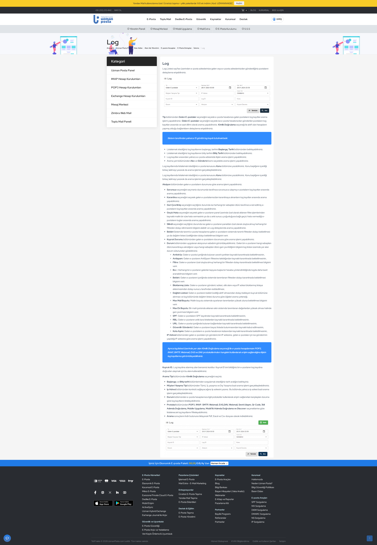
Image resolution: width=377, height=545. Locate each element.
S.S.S (247, 28)
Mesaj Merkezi (160, 28)
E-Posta (151, 19)
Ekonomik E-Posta (151, 483)
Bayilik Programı (223, 513)
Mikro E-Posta (149, 491)
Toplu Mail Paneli (121, 121)
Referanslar (220, 517)
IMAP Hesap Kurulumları (125, 79)
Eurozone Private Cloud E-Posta (157, 495)
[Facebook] (96, 492)
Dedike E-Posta (183, 19)
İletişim (282, 541)
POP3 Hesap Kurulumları (126, 87)
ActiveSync (147, 507)
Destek (244, 19)
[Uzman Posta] (103, 19)
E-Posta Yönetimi (187, 516)
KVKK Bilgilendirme (240, 541)
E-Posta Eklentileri (187, 502)
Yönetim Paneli (137, 28)
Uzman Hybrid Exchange (154, 511)
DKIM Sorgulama (260, 510)
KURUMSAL (264, 10)
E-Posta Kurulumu (227, 28)
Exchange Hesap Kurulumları (128, 96)
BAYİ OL (118, 10)
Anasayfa (110, 48)
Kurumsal (230, 19)
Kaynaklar (215, 19)
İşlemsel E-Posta (187, 479)
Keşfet (239, 3)
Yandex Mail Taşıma (188, 498)
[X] (110, 492)
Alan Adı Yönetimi (152, 48)
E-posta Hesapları (168, 48)
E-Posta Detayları (184, 48)
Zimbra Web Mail (121, 113)
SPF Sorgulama (259, 502)
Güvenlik (201, 19)
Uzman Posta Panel (124, 48)
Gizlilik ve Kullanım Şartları (264, 541)
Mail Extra (204, 28)
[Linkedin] (117, 492)
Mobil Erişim (148, 503)
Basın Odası (257, 491)
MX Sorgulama (259, 506)
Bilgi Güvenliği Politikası (263, 487)
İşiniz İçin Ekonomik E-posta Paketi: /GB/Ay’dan (188, 463)
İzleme (196, 48)
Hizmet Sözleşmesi (219, 541)
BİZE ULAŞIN (277, 10)
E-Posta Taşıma (186, 512)
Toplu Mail (165, 19)
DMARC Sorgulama (261, 513)
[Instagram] (102, 492)
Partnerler (220, 521)
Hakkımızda (257, 479)
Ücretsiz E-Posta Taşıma (190, 494)
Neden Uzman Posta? (262, 483)
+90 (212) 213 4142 (103, 10)
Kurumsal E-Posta (150, 487)
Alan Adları (138, 48)
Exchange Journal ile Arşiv (154, 515)
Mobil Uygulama (183, 28)
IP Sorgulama (258, 521)
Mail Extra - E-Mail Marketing (192, 483)
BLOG (253, 10)
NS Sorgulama (258, 517)
